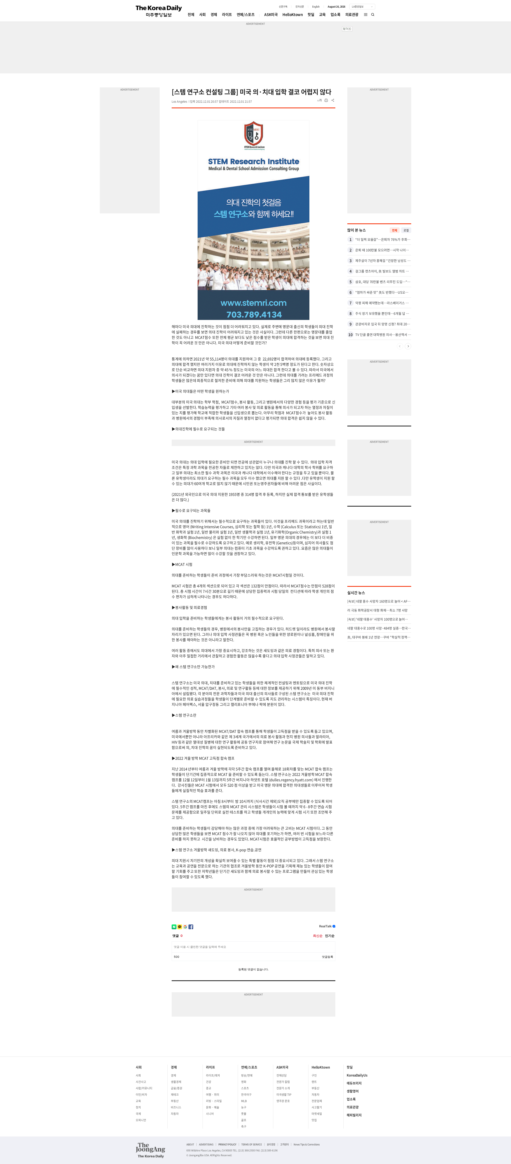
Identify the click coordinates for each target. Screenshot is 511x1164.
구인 (314, 1075)
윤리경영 (271, 1144)
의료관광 (351, 14)
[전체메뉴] (365, 14)
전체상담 (281, 1075)
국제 (138, 1114)
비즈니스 (176, 1107)
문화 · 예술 (212, 1107)
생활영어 (353, 1091)
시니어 (210, 1114)
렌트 (314, 1082)
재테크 (175, 1094)
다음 (408, 346)
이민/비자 (141, 1094)
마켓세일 (317, 1114)
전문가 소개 (283, 1088)
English (316, 6)
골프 (243, 1120)
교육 (322, 14)
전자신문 (299, 6)
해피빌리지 (354, 1115)
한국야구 (246, 1094)
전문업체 (317, 1101)
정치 (138, 1107)
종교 (208, 1088)
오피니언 (141, 1120)
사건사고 (141, 1082)
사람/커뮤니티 (144, 1088)
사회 (202, 14)
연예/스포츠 (246, 14)
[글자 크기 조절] (319, 100)
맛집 (314, 1120)
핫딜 (311, 14)
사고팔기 (317, 1107)
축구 (243, 1126)
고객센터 (284, 1144)
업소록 (336, 14)
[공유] (333, 100)
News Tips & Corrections (307, 1144)
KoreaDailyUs (357, 1075)
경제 (214, 14)
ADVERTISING (206, 1144)
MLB (244, 1101)
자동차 (175, 1114)
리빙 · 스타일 (214, 1101)
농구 (243, 1107)
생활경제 (176, 1082)
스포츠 (245, 1088)
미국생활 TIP (284, 1094)
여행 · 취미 (212, 1094)
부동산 (175, 1101)
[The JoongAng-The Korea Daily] (150, 1150)
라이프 (227, 14)
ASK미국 (271, 14)
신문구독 (283, 6)
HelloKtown (292, 14)
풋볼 (243, 1114)
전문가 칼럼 (283, 1082)
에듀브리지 (354, 1083)
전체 (191, 14)
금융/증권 (176, 1088)
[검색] (372, 14)
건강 (208, 1082)
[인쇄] (326, 100)
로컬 (406, 230)
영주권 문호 (283, 1101)
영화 (243, 1082)
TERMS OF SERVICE (251, 1144)
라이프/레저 (213, 1075)
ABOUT (190, 1144)
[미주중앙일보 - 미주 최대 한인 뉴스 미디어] (159, 11)
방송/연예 (247, 1075)
